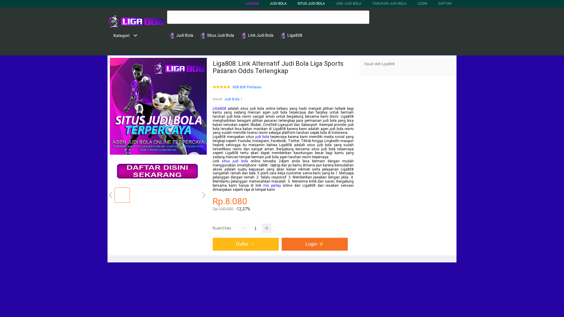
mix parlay (272, 185)
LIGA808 (252, 3)
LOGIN (422, 3)
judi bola (262, 137)
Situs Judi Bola (311, 3)
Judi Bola (231, 99)
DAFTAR (444, 3)
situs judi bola (235, 161)
